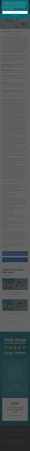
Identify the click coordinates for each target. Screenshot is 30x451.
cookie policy (11, 9)
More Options (15, 15)
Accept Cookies (15, 12)
